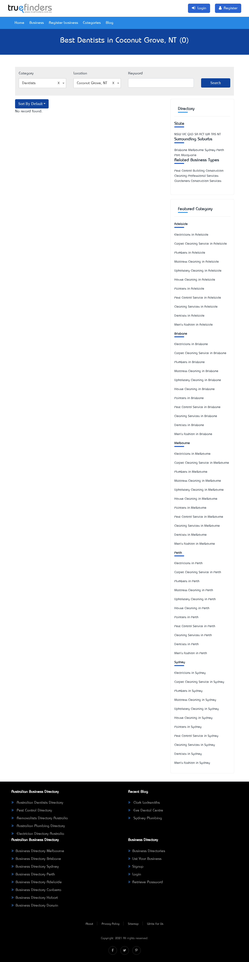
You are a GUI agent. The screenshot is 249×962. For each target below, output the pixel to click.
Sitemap (133, 924)
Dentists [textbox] (29, 83)
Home (19, 23)
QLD (190, 134)
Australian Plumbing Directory (40, 826)
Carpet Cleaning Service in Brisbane (200, 353)
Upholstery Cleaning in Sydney (196, 709)
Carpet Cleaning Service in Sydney (199, 682)
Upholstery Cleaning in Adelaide (198, 270)
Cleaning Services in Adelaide (196, 306)
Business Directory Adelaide (39, 882)
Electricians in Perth (188, 563)
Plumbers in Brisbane (189, 362)
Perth (178, 552)
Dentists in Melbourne (190, 534)
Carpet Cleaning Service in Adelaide (200, 243)
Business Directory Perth (35, 874)
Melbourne (182, 443)
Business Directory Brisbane (38, 859)
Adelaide (181, 224)
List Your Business (146, 859)
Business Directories (148, 851)
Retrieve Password (147, 882)
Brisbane (180, 333)
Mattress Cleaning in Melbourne (197, 480)
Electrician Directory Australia (40, 834)
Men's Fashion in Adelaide (193, 324)
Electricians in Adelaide (191, 234)
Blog (109, 23)
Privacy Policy (110, 924)
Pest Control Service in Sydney (196, 736)
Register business (63, 23)
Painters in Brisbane (189, 398)
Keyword (135, 73)
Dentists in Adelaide (189, 315)
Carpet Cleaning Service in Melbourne (201, 462)
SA (196, 134)
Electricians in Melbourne (192, 453)
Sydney (179, 662)
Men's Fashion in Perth (190, 653)
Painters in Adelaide (189, 288)
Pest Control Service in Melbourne (198, 516)
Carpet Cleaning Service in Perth (197, 572)
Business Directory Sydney (37, 866)
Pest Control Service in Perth (194, 626)
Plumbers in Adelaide (189, 252)
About (89, 924)
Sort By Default (30, 104)
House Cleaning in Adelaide (194, 279)
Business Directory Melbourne (40, 851)
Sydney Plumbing (147, 818)
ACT (201, 134)
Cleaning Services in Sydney (194, 745)
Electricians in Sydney (190, 673)
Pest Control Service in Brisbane (197, 407)
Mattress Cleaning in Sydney (195, 700)
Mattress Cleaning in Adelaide (196, 261)
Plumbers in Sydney (188, 691)
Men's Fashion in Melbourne (194, 543)
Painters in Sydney (188, 727)
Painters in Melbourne (190, 507)
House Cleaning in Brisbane (194, 389)
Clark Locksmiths (146, 802)
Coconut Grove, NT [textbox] (92, 83)
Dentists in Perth (186, 644)
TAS (213, 134)
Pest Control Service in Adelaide (197, 297)
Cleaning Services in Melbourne (197, 525)
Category (26, 73)
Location (80, 73)
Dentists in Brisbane (189, 425)
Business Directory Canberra (38, 890)
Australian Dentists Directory (39, 802)
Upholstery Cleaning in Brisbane (197, 380)
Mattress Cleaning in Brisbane (196, 371)
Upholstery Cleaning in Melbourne (199, 489)
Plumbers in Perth (186, 581)
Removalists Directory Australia (42, 818)
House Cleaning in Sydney (193, 718)
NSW (177, 134)
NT (219, 134)
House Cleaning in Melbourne (195, 498)
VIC (184, 134)
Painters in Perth (186, 617)
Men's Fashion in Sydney (192, 763)
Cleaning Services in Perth (193, 635)
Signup (137, 866)
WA (207, 134)
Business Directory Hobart (37, 898)
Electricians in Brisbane (191, 344)
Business (36, 23)
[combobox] (42, 83)
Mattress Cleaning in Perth (193, 590)
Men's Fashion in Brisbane (193, 434)
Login (136, 874)
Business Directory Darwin (37, 905)
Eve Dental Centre (147, 810)
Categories (92, 23)
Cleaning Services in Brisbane (195, 416)
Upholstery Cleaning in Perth (195, 599)
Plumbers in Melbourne (190, 471)
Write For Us (155, 924)
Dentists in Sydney (188, 754)
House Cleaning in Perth (191, 608)
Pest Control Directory (34, 810)
